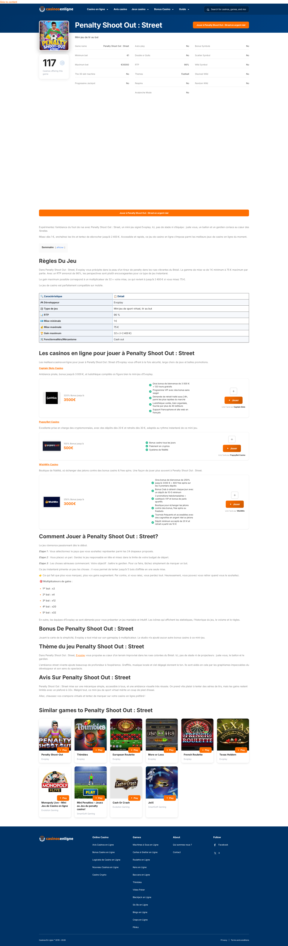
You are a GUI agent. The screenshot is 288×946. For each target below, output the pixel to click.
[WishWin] (52, 502)
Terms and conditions (240, 940)
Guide (182, 9)
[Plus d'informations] (233, 391)
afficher (60, 247)
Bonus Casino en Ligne (103, 852)
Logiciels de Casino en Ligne (106, 859)
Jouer (235, 400)
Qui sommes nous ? (182, 844)
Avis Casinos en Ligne (103, 844)
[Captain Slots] (52, 398)
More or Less (156, 754)
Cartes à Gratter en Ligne (145, 852)
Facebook (223, 844)
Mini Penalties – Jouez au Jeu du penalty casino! (90, 806)
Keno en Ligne (140, 867)
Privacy (224, 940)
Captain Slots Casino (51, 368)
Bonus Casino (162, 9)
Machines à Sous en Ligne (145, 844)
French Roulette (193, 754)
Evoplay (80, 655)
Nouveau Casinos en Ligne (105, 867)
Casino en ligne (96, 9)
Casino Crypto (99, 874)
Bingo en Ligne (140, 912)
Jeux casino (139, 9)
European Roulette (124, 754)
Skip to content (8, 1)
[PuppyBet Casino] (52, 446)
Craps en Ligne (140, 919)
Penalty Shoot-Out (52, 754)
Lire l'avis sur (233, 407)
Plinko (136, 927)
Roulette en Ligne (141, 859)
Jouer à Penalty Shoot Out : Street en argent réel (220, 25)
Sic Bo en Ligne (140, 904)
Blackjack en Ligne (142, 897)
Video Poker (139, 889)
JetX (151, 802)
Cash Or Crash (121, 802)
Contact (177, 852)
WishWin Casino (48, 464)
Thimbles (82, 754)
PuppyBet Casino (49, 421)
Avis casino (120, 9)
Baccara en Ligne (141, 874)
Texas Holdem (227, 754)
